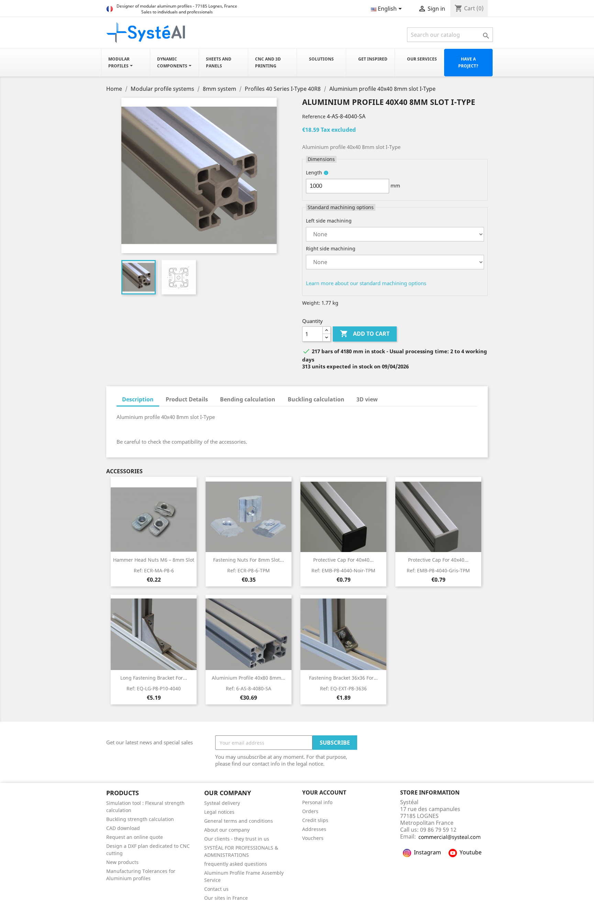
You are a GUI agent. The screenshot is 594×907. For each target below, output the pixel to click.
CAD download (123, 828)
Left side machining (329, 220)
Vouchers (312, 838)
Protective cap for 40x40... (343, 560)
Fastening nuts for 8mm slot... (248, 560)
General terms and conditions (238, 821)
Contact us (216, 889)
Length (314, 172)
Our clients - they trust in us (236, 838)
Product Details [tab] (187, 399)
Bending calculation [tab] (247, 399)
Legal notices (219, 812)
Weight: (311, 303)
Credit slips (315, 820)
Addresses (314, 829)
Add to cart (364, 334)
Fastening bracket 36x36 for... (343, 677)
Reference (314, 116)
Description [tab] (138, 399)
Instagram (427, 852)
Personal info (317, 802)
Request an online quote (134, 837)
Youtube (471, 852)
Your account (324, 792)
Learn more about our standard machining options (366, 283)
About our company (227, 830)
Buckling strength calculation (140, 819)
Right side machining (330, 248)
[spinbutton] (347, 186)
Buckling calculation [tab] (316, 399)
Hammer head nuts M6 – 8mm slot (153, 560)
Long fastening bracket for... (153, 677)
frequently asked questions (235, 864)
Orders (310, 811)
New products (122, 862)
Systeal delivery (222, 803)
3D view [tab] (367, 399)
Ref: (154, 570)
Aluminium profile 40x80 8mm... (248, 677)
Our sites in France (226, 898)
